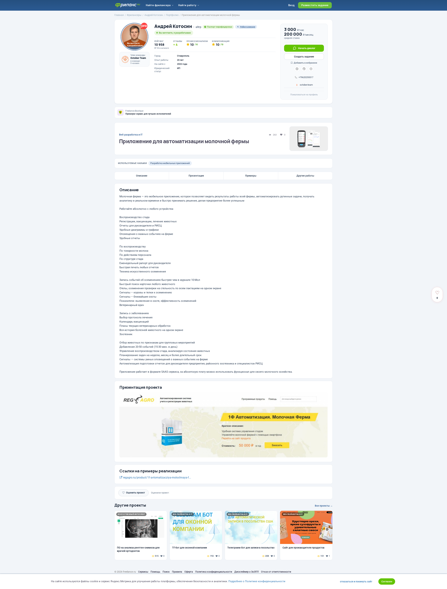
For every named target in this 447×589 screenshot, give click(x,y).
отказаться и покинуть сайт (356, 581)
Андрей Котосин (173, 26)
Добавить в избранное (305, 62)
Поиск (166, 571)
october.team (306, 84)
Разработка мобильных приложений (170, 163)
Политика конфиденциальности (213, 571)
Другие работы (305, 175)
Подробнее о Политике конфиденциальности (256, 581)
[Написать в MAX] (304, 69)
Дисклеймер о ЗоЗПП (246, 571)
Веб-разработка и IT (131, 134)
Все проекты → (324, 505)
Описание (141, 175)
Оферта (188, 571)
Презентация (196, 175)
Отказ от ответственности (276, 571)
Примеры (250, 175)
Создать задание (304, 56)
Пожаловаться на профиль (304, 94)
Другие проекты (130, 505)
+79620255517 (306, 77)
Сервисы (143, 571)
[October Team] (125, 59)
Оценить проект (133, 493)
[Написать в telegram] (297, 69)
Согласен (386, 581)
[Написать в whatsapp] (311, 69)
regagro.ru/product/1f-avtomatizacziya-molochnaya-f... (156, 477)
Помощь (155, 571)
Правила (177, 571)
